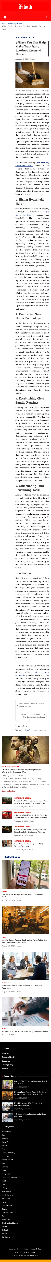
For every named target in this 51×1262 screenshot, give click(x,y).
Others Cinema (7, 1212)
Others (4, 1209)
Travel (5, 891)
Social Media (6, 1219)
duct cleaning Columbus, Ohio (32, 164)
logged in (28, 730)
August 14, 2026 (8, 1035)
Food (4, 937)
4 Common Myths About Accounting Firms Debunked (25, 1031)
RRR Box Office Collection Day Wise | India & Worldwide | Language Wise (21, 771)
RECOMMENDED (12, 857)
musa (33, 59)
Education (6, 1156)
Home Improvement (24, 38)
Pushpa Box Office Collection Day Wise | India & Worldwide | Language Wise (31, 802)
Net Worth (6, 1198)
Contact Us (6, 1061)
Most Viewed (7, 1191)
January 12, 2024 (22, 59)
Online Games (7, 1205)
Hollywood (6, 1174)
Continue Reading (9, 791)
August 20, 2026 (8, 900)
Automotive (6, 1132)
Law (3, 1184)
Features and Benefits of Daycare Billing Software (31, 705)
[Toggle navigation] (5, 17)
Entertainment (7, 1160)
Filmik (25, 1249)
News (4, 1202)
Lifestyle (5, 1188)
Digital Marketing (8, 1153)
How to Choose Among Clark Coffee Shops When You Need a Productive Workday (24, 941)
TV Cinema (6, 1237)
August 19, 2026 (8, 946)
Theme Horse (29, 1252)
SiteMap (5, 1068)
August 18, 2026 (8, 992)
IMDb (4, 1181)
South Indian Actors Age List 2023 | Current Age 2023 (29, 845)
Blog (3, 1135)
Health (4, 1170)
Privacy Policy (7, 1065)
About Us (5, 1053)
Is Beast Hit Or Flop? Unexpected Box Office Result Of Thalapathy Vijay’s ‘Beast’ (30, 832)
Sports (4, 1227)
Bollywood (6, 1139)
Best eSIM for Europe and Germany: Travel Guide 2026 (23, 896)
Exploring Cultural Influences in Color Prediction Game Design (33, 716)
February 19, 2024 (9, 776)
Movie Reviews (7, 1195)
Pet (3, 1216)
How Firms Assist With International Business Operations (22, 987)
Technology (6, 1230)
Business (6, 983)
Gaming (5, 1167)
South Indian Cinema (10, 767)
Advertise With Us (8, 1057)
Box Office (6, 1142)
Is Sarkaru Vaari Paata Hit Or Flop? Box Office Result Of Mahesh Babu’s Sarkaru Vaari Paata (31, 818)
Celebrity (5, 1149)
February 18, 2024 (21, 807)
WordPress (34, 1256)
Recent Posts (10, 1077)
